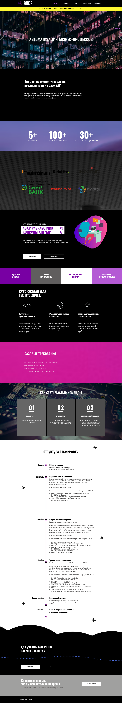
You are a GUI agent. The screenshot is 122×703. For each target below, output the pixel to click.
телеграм (31, 422)
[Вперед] (120, 40)
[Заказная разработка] (61, 64)
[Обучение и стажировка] (64, 64)
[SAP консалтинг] (63, 64)
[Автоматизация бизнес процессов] (57, 64)
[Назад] (2, 40)
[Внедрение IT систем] (59, 64)
